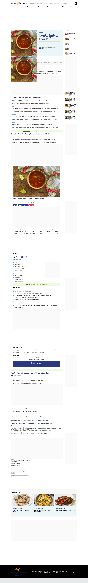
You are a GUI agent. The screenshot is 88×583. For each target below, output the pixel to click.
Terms (66, 571)
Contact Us (52, 572)
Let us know (35, 365)
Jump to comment (23, 205)
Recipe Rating (13, 463)
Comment (12, 465)
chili (32, 428)
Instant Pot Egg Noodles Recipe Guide (39, 131)
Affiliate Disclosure (46, 572)
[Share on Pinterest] (46, 40)
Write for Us (57, 572)
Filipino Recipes (13, 57)
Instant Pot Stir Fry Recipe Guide (39, 284)
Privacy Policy (55, 571)
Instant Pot (19, 57)
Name (12, 473)
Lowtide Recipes (61, 571)
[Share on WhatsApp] (48, 40)
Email (12, 474)
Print (42, 48)
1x (22, 257)
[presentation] (11, 505)
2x (24, 257)
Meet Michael (34, 571)
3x (26, 257)
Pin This (32, 205)
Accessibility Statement (41, 571)
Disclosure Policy (49, 571)
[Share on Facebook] (43, 40)
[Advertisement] (44, 17)
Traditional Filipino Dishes (27, 57)
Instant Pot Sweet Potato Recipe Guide (39, 370)
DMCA (41, 572)
